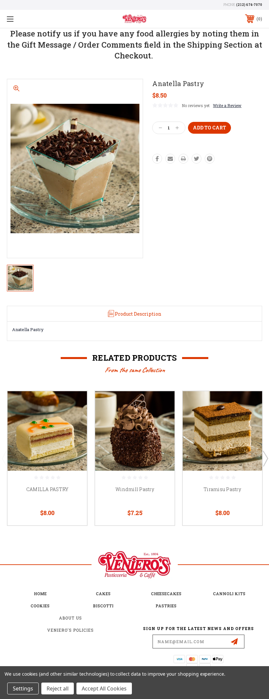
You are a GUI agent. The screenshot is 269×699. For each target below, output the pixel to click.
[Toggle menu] (32, 19)
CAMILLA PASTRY (47, 489)
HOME (40, 593)
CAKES (103, 593)
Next (265, 458)
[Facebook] (157, 159)
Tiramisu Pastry (222, 489)
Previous (4, 458)
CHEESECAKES (166, 593)
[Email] (170, 159)
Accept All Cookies (104, 688)
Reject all (58, 688)
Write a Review (227, 105)
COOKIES (40, 605)
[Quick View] (73, 404)
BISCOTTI (103, 605)
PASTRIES (165, 605)
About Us (70, 617)
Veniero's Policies (70, 630)
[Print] (183, 159)
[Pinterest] (210, 159)
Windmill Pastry (134, 489)
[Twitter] (196, 159)
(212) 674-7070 (249, 5)
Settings (23, 688)
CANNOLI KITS (229, 593)
